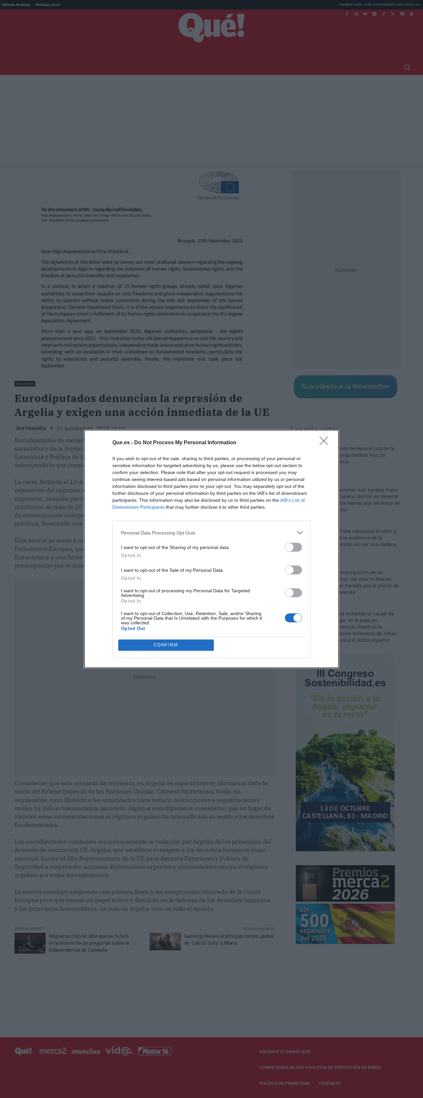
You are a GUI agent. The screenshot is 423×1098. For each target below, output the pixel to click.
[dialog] (211, 549)
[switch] (293, 547)
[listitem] (211, 532)
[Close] (326, 443)
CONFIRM (166, 644)
